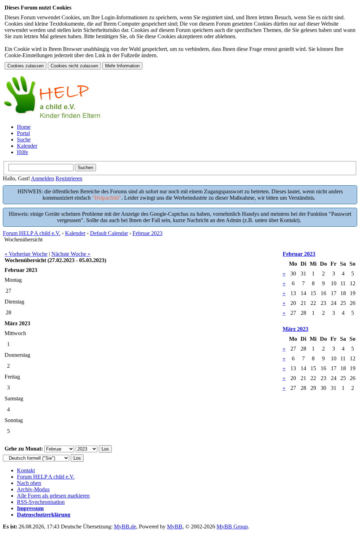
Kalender (27, 146)
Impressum (30, 508)
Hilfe (22, 152)
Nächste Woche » (70, 254)
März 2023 (295, 329)
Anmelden (42, 178)
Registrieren (69, 178)
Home (24, 127)
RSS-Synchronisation (41, 502)
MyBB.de (125, 526)
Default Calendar (109, 233)
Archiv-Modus (33, 489)
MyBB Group (232, 526)
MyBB (174, 526)
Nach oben (29, 483)
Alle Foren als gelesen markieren (53, 496)
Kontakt (26, 470)
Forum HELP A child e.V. (31, 233)
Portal (23, 133)
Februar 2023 (147, 233)
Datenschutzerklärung (43, 515)
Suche (24, 139)
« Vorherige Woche (26, 254)
